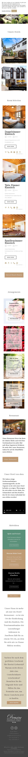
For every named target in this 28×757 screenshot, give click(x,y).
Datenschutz (17, 749)
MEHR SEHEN (10, 146)
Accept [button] (14, 10)
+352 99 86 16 (15, 737)
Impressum (10, 749)
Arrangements (15, 752)
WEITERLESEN (14, 318)
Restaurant (7, 752)
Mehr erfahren (14, 595)
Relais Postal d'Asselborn (17, 88)
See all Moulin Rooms (14, 275)
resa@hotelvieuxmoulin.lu (14, 735)
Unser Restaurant (10, 459)
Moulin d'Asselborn (9, 751)
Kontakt (22, 752)
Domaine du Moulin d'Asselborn (16, 61)
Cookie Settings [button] (6, 11)
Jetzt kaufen (14, 702)
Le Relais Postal (19, 751)
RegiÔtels (7, 747)
